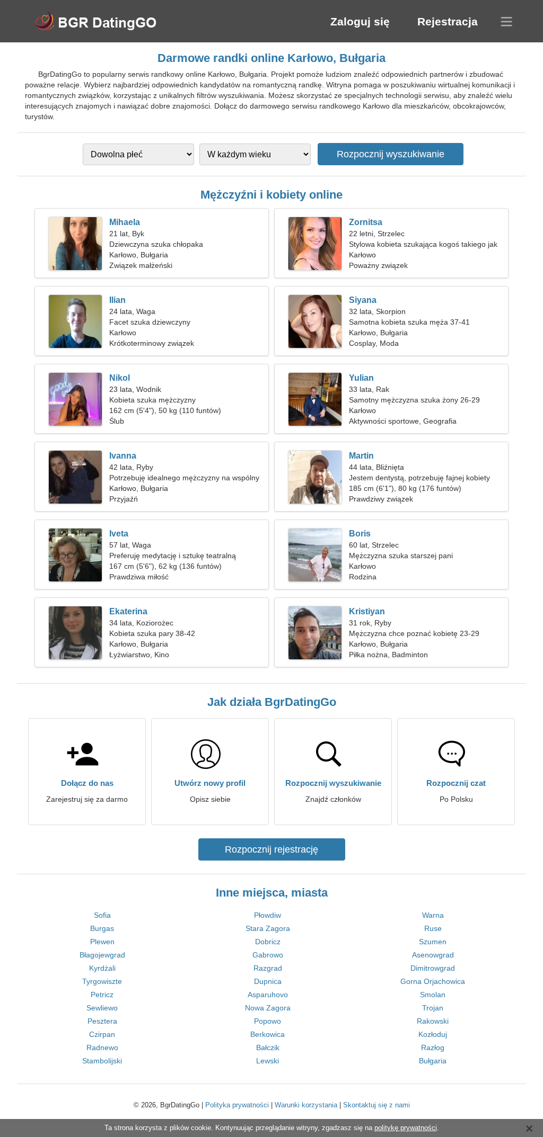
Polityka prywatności (237, 1105)
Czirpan (102, 1034)
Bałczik (267, 1047)
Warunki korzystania (306, 1105)
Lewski (267, 1061)
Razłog (432, 1047)
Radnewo (102, 1047)
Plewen (102, 941)
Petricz (102, 994)
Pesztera (102, 1021)
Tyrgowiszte (102, 981)
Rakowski (433, 1021)
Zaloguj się (360, 21)
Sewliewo (102, 1008)
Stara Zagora (268, 928)
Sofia (102, 915)
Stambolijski (102, 1061)
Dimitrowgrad (432, 968)
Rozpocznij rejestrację (271, 849)
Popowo (267, 1021)
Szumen (432, 941)
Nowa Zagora (268, 1008)
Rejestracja (447, 21)
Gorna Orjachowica (432, 981)
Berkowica (267, 1034)
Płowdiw (267, 915)
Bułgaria (432, 1061)
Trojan (432, 1008)
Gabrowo (267, 955)
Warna (433, 915)
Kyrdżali (102, 968)
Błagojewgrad (102, 955)
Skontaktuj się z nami (376, 1105)
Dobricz (268, 941)
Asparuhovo (268, 994)
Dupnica (268, 981)
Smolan (432, 994)
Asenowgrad (433, 955)
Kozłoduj (432, 1034)
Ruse (433, 928)
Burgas (102, 928)
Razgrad (267, 968)
